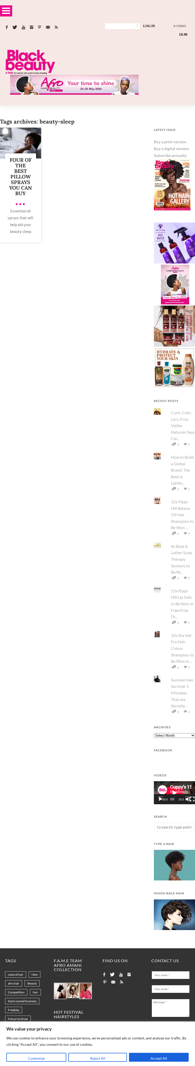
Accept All (159, 1058)
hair (35, 992)
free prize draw (18, 1019)
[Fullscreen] (192, 799)
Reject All (97, 1058)
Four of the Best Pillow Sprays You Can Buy (20, 176)
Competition (16, 992)
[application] (174, 792)
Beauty (32, 983)
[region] (97, 1043)
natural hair (15, 974)
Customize (36, 1058)
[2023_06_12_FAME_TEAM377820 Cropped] (85, 991)
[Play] (160, 799)
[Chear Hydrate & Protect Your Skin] (174, 386)
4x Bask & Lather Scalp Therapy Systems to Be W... (181, 559)
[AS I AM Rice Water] (174, 262)
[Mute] (187, 799)
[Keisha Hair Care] (174, 345)
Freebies (13, 1010)
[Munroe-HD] (174, 928)
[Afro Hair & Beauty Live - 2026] (174, 303)
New (34, 974)
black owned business (22, 1001)
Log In (149, 26)
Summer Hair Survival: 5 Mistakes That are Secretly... (182, 692)
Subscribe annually (170, 155)
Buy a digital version (171, 148)
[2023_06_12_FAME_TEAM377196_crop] (73, 991)
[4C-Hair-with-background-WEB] (174, 879)
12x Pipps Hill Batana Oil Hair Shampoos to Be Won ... (182, 514)
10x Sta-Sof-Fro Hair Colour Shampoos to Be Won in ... (182, 648)
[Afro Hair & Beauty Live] (74, 93)
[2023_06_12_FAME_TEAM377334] (60, 991)
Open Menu (6, 10)
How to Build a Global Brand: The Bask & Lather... (182, 470)
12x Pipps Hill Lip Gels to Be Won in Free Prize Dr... (182, 603)
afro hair (13, 983)
